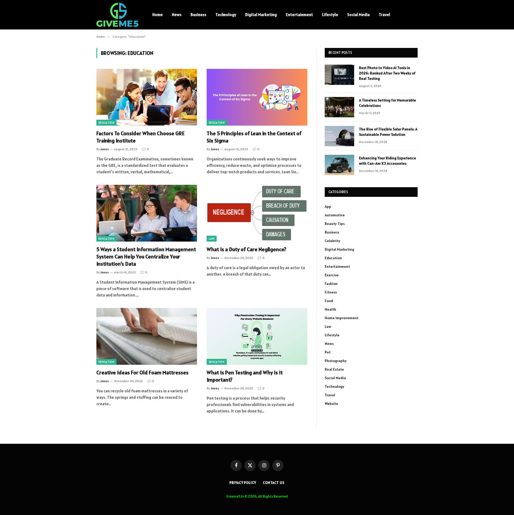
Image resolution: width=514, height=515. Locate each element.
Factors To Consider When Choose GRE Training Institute (140, 137)
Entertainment (299, 14)
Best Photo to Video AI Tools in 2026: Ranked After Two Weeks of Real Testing (387, 73)
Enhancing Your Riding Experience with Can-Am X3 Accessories (387, 161)
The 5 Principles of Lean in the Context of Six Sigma (254, 137)
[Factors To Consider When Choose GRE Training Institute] (146, 97)
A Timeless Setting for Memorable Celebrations (387, 103)
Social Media (358, 14)
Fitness (331, 292)
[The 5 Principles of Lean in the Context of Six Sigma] (257, 97)
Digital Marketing (261, 14)
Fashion (331, 283)
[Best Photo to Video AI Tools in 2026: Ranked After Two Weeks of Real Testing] (339, 75)
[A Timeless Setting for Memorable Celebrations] (339, 107)
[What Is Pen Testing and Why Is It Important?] (257, 336)
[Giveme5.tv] (117, 14)
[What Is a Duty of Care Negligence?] (257, 213)
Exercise (332, 275)
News (177, 14)
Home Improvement (341, 317)
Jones (104, 149)
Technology (226, 14)
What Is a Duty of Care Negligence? (246, 249)
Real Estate (334, 369)
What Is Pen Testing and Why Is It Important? (245, 376)
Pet (328, 352)
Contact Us (274, 482)
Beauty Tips (335, 223)
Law (211, 238)
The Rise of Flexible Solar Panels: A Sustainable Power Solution (388, 132)
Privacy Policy (242, 482)
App (328, 206)
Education (106, 123)
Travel (384, 14)
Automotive (335, 215)
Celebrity (332, 240)
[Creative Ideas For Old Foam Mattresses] (146, 336)
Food (329, 300)
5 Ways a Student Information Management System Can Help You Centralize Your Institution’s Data (146, 256)
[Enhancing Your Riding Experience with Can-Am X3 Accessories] (339, 165)
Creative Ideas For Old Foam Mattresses (142, 372)
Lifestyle (330, 14)
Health (330, 309)
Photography (336, 360)
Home (157, 14)
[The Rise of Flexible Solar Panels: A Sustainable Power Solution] (339, 136)
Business (198, 14)
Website (331, 403)
